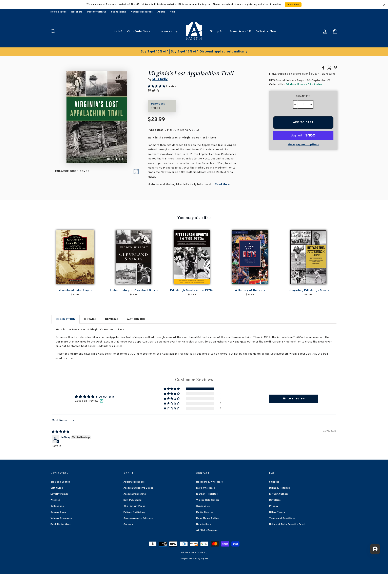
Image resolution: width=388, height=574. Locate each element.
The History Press (134, 506)
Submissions (118, 12)
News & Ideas (58, 12)
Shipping (274, 482)
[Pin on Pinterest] (335, 67)
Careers (128, 524)
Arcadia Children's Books (138, 488)
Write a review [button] (294, 399)
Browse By (168, 31)
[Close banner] (384, 4)
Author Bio (136, 319)
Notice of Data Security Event (287, 524)
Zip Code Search (141, 31)
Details (90, 319)
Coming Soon (58, 512)
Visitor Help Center (207, 500)
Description (65, 319)
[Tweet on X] (329, 67)
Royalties (275, 500)
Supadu (204, 558)
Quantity (303, 96)
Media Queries (204, 512)
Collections (57, 506)
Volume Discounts (61, 518)
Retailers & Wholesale (209, 482)
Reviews (111, 319)
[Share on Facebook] (323, 67)
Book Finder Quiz (61, 524)
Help (172, 12)
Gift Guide (57, 488)
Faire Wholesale (205, 488)
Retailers (76, 12)
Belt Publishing (132, 500)
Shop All (217, 31)
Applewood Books (134, 482)
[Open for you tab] (375, 549)
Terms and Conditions (282, 518)
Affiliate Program (207, 530)
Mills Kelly (160, 79)
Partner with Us (96, 12)
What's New (266, 31)
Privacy (273, 506)
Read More (222, 184)
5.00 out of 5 (105, 397)
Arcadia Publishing (134, 494)
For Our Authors (279, 494)
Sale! (118, 31)
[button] (172, 389)
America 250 (240, 31)
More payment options (303, 144)
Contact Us (203, 506)
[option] (194, 51)
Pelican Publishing (134, 512)
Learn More (293, 4)
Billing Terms (277, 512)
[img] (61, 432)
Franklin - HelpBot (207, 494)
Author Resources (142, 12)
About (161, 12)
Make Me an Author (207, 518)
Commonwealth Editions (138, 518)
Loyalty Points (59, 494)
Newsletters (203, 524)
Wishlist (55, 500)
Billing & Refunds (279, 488)
